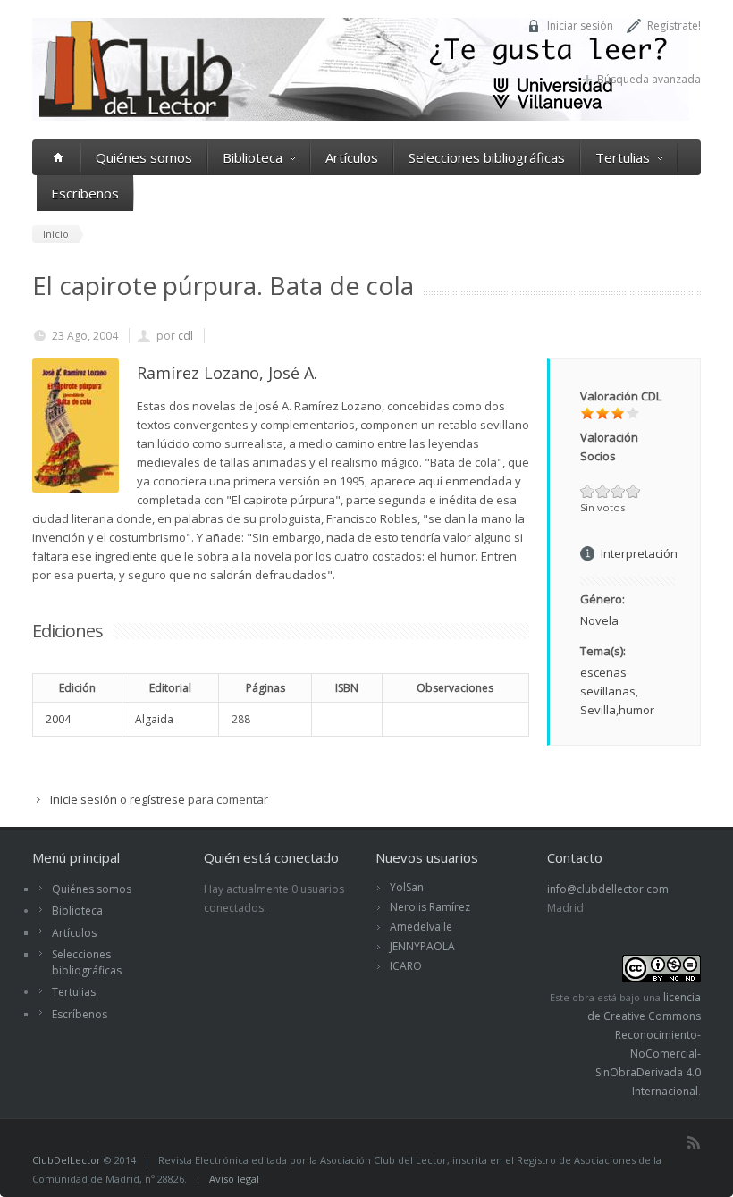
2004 (58, 719)
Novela (599, 620)
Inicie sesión (83, 799)
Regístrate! (674, 25)
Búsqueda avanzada (649, 79)
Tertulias (622, 157)
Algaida (154, 719)
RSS (694, 1142)
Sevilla (598, 710)
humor (636, 710)
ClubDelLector (66, 1160)
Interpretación (639, 553)
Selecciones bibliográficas (487, 157)
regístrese (157, 799)
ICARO (406, 966)
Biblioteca (252, 157)
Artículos (351, 157)
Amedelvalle (421, 926)
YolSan (407, 887)
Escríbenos (85, 193)
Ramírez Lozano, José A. (227, 373)
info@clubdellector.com (608, 889)
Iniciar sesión (580, 25)
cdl (185, 335)
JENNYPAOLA (422, 946)
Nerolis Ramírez (430, 907)
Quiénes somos (144, 157)
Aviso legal (234, 1178)
